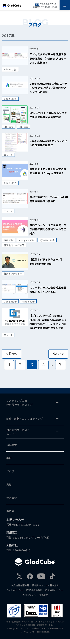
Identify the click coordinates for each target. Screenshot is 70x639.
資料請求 (11, 445)
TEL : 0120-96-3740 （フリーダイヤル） (28, 537)
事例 (9, 458)
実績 (9, 484)
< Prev (11, 354)
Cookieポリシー (15, 590)
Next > (58, 354)
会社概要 (11, 497)
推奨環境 (43, 594)
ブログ (10, 471)
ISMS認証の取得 (34, 590)
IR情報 (10, 511)
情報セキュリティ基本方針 (45, 585)
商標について (29, 594)
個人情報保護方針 (20, 585)
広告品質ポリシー (54, 590)
